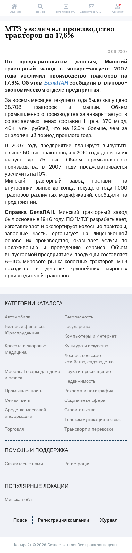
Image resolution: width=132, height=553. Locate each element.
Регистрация (77, 463)
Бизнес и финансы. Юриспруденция (25, 329)
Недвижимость (79, 381)
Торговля (14, 429)
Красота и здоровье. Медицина (26, 349)
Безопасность (78, 317)
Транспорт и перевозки (88, 429)
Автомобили (17, 317)
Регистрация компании (63, 520)
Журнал (109, 520)
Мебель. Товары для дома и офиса (32, 374)
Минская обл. (19, 499)
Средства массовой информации (25, 413)
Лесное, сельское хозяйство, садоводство (89, 358)
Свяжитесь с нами (24, 463)
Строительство (79, 410)
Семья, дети (17, 400)
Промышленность (23, 390)
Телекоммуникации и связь (92, 419)
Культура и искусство (86, 346)
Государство (77, 326)
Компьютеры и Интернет (90, 336)
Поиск (20, 520)
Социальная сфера (84, 400)
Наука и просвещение (87, 371)
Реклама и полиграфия (88, 390)
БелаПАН (56, 83)
